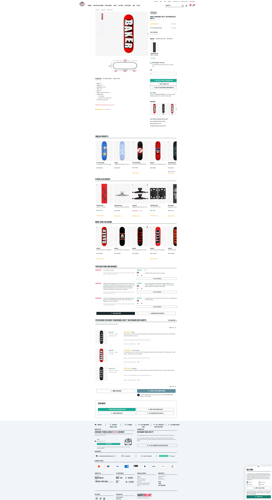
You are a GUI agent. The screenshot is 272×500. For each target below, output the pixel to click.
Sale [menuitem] (139, 5)
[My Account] (186, 6)
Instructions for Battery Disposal (143, 484)
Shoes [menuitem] (115, 5)
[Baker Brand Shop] (163, 13)
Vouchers (156, 1)
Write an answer (157, 278)
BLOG (159, 482)
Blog (161, 1)
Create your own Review (157, 391)
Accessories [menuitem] (128, 5)
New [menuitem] (134, 5)
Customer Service (175, 425)
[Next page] (176, 327)
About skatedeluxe (161, 476)
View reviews (173, 23)
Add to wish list (164, 84)
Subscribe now (108, 444)
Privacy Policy (118, 499)
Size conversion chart (141, 480)
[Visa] (117, 466)
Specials (169, 1)
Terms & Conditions (119, 497)
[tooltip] (113, 332)
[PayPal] (145, 466)
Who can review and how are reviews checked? (107, 324)
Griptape (152, 39)
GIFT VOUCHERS (161, 485)
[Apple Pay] (154, 466)
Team (165, 1)
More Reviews (116, 391)
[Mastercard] (99, 466)
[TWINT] (136, 466)
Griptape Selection (160, 39)
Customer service (184, 1)
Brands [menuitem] (90, 5)
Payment (138, 476)
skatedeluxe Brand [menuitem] (98, 5)
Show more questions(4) (157, 313)
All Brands (160, 477)
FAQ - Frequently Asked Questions (143, 483)
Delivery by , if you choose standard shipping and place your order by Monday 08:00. (162, 94)
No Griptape (170, 39)
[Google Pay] (163, 466)
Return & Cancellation (141, 478)
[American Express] (127, 466)
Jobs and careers (161, 478)
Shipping (99, 425)
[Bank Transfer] (172, 466)
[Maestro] (108, 466)
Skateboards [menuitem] (108, 5)
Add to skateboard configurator (164, 87)
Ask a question (117, 313)
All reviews (139, 481)
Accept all (260, 497)
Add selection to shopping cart (164, 80)
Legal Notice (119, 494)
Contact (138, 485)
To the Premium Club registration (158, 445)
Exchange (129, 425)
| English (193, 1)
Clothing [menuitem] (120, 5)
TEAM (159, 483)
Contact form (110, 481)
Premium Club (176, 1)
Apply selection (259, 488)
